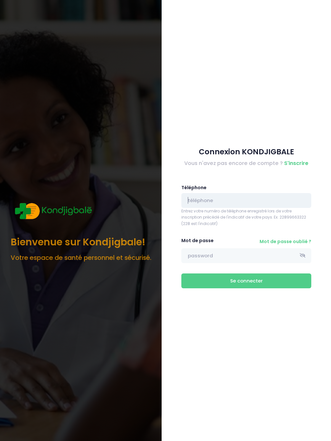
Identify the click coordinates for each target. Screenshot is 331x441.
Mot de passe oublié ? (285, 241)
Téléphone (194, 187)
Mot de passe (197, 240)
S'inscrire (296, 163)
